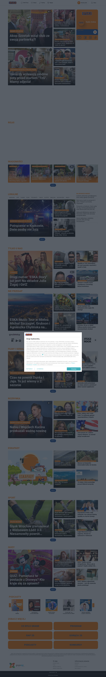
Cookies (35, 364)
